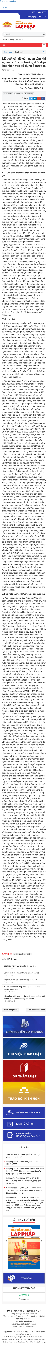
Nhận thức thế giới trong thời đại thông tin (20, 980)
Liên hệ (21, 40)
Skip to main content (8, 1)
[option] (24, 1248)
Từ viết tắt (8, 94)
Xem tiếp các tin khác (36, 1010)
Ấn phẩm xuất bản (24, 1220)
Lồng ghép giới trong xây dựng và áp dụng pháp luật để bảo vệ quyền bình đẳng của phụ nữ (24, 997)
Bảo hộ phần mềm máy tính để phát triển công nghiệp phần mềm (22, 988)
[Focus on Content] (10, 8)
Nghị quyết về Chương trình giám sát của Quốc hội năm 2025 (24, 1163)
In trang (19, 94)
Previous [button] (6, 1241)
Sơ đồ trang (9, 40)
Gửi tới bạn (30, 94)
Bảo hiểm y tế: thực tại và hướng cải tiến (20, 966)
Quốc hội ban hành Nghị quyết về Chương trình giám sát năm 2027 (24, 1156)
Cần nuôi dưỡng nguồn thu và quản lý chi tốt (21, 973)
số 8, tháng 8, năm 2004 (22, 954)
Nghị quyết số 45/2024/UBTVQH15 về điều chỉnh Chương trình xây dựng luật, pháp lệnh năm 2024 (23, 1180)
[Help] (2, 4)
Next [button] (41, 1241)
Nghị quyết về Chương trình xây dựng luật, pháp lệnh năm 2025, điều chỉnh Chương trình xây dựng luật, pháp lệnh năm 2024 (25, 1171)
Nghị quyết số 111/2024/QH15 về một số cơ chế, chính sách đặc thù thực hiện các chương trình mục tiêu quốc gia (24, 1190)
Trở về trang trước (10, 1010)
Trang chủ (8, 52)
